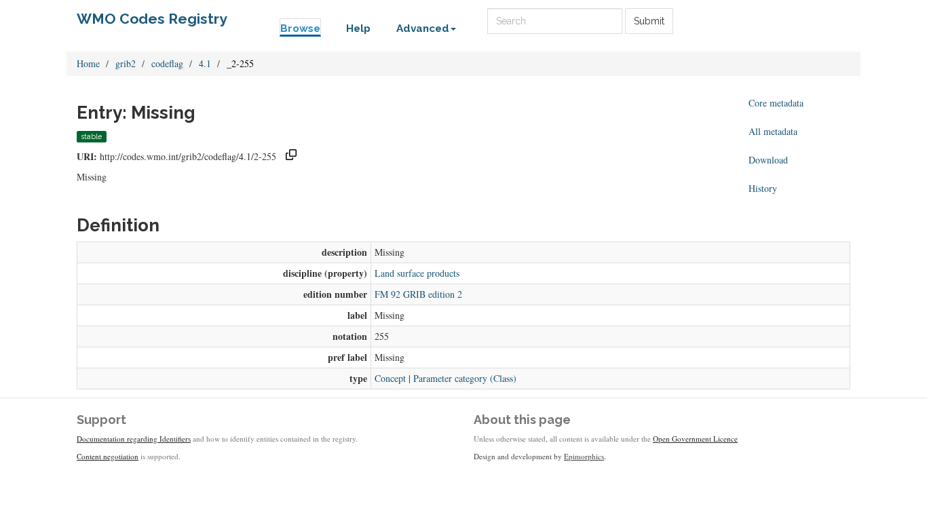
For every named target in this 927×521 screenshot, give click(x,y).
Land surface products (417, 273)
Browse (300, 28)
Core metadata (776, 102)
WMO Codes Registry (152, 18)
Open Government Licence (695, 438)
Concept (390, 378)
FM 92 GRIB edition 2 (418, 294)
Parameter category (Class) (464, 378)
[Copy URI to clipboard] (291, 156)
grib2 (125, 63)
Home (88, 63)
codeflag (167, 63)
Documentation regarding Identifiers (134, 438)
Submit (649, 21)
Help (358, 28)
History (763, 188)
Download (768, 159)
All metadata (773, 131)
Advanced (422, 28)
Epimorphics (584, 456)
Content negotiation (107, 456)
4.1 (205, 63)
